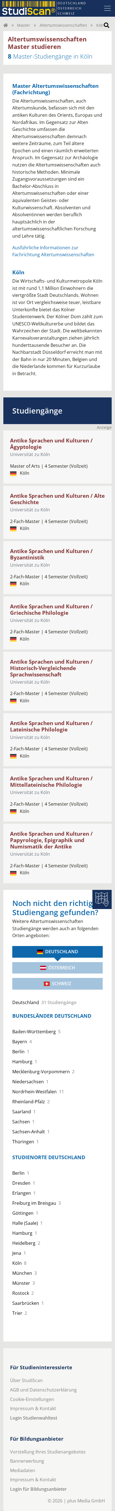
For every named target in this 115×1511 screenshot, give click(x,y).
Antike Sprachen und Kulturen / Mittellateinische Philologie (51, 781)
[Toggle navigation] (107, 8)
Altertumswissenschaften (63, 25)
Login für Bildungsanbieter (38, 1489)
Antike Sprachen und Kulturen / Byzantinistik (51, 554)
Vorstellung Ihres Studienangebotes (48, 1452)
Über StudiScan (26, 1380)
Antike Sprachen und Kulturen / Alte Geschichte (57, 499)
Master (23, 25)
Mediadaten (22, 1470)
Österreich (61, 968)
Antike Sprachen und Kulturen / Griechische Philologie (51, 609)
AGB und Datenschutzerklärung (43, 1390)
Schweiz (61, 983)
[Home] (5, 25)
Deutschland (61, 952)
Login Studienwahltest (33, 1418)
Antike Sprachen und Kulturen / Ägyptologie (51, 443)
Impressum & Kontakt (33, 1408)
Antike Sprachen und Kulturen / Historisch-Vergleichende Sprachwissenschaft (51, 668)
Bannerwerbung (27, 1461)
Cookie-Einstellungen (32, 1399)
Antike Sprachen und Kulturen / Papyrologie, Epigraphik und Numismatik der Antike (51, 840)
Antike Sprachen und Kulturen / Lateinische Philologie (51, 726)
